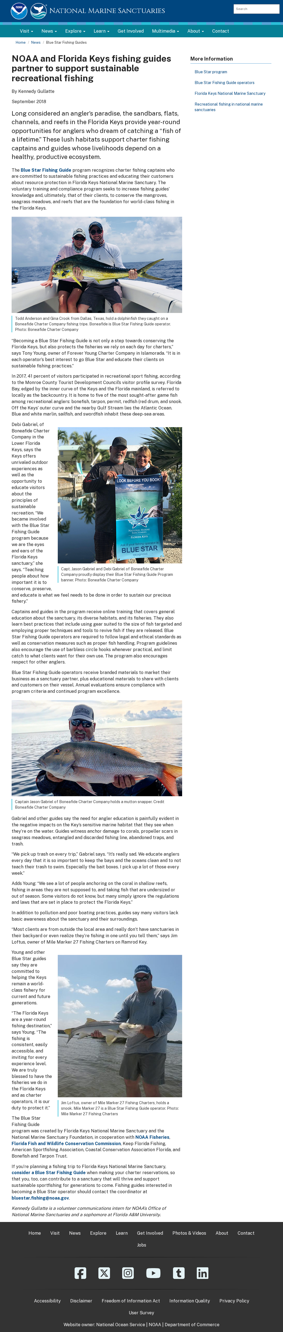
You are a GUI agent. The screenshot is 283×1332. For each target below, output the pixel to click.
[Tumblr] (179, 1277)
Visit (55, 1233)
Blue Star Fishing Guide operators (225, 82)
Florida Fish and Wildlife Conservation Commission (66, 1143)
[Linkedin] (202, 1277)
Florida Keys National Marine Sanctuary (230, 93)
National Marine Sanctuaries (107, 11)
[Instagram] (128, 1277)
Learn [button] (100, 31)
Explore (98, 1233)
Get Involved (131, 31)
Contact (220, 31)
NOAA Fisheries (152, 1137)
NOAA (155, 1324)
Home (21, 42)
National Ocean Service (120, 1324)
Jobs (141, 1245)
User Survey (141, 1312)
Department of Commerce (192, 1324)
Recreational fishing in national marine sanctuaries (229, 107)
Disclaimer (81, 1301)
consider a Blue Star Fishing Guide (49, 1172)
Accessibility (47, 1301)
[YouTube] (153, 1277)
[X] (104, 1277)
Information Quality (189, 1301)
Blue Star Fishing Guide (46, 170)
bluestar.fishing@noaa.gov (40, 1198)
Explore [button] (74, 31)
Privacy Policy (234, 1301)
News (36, 42)
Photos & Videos (189, 1233)
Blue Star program (211, 72)
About (222, 1233)
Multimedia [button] (164, 31)
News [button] (47, 31)
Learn (122, 1233)
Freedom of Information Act (131, 1301)
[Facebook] (80, 1277)
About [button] (194, 31)
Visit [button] (25, 31)
